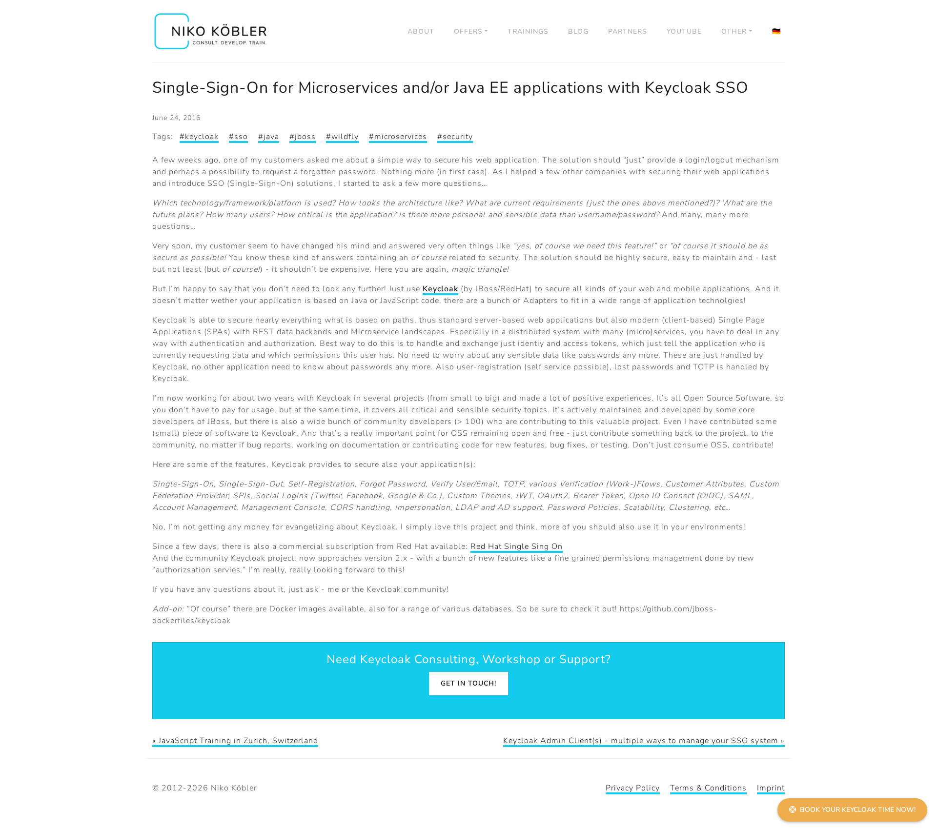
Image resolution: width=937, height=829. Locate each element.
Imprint (771, 788)
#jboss (302, 136)
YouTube (684, 31)
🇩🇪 (776, 31)
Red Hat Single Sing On (516, 546)
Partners (627, 31)
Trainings (528, 31)
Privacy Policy (633, 788)
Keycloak (440, 288)
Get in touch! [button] (468, 683)
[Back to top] (917, 783)
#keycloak (199, 136)
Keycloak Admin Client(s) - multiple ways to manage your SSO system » (644, 740)
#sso (238, 136)
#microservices (398, 136)
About (420, 31)
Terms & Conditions (708, 788)
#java (268, 136)
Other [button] (734, 31)
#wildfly (342, 136)
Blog (578, 31)
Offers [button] (468, 31)
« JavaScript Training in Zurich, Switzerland (235, 740)
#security (455, 136)
